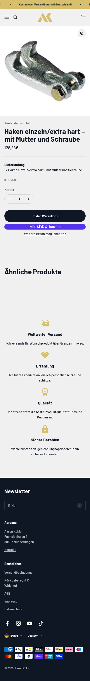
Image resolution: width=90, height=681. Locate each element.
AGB (7, 593)
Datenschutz (13, 609)
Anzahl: (9, 190)
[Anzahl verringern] (10, 199)
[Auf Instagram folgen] (18, 623)
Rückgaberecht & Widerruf (16, 582)
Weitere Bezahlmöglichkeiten (45, 234)
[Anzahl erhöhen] (28, 199)
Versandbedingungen (19, 572)
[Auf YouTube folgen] (30, 623)
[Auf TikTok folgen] (41, 623)
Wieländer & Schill (17, 123)
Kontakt (10, 550)
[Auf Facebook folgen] (7, 623)
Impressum (12, 601)
